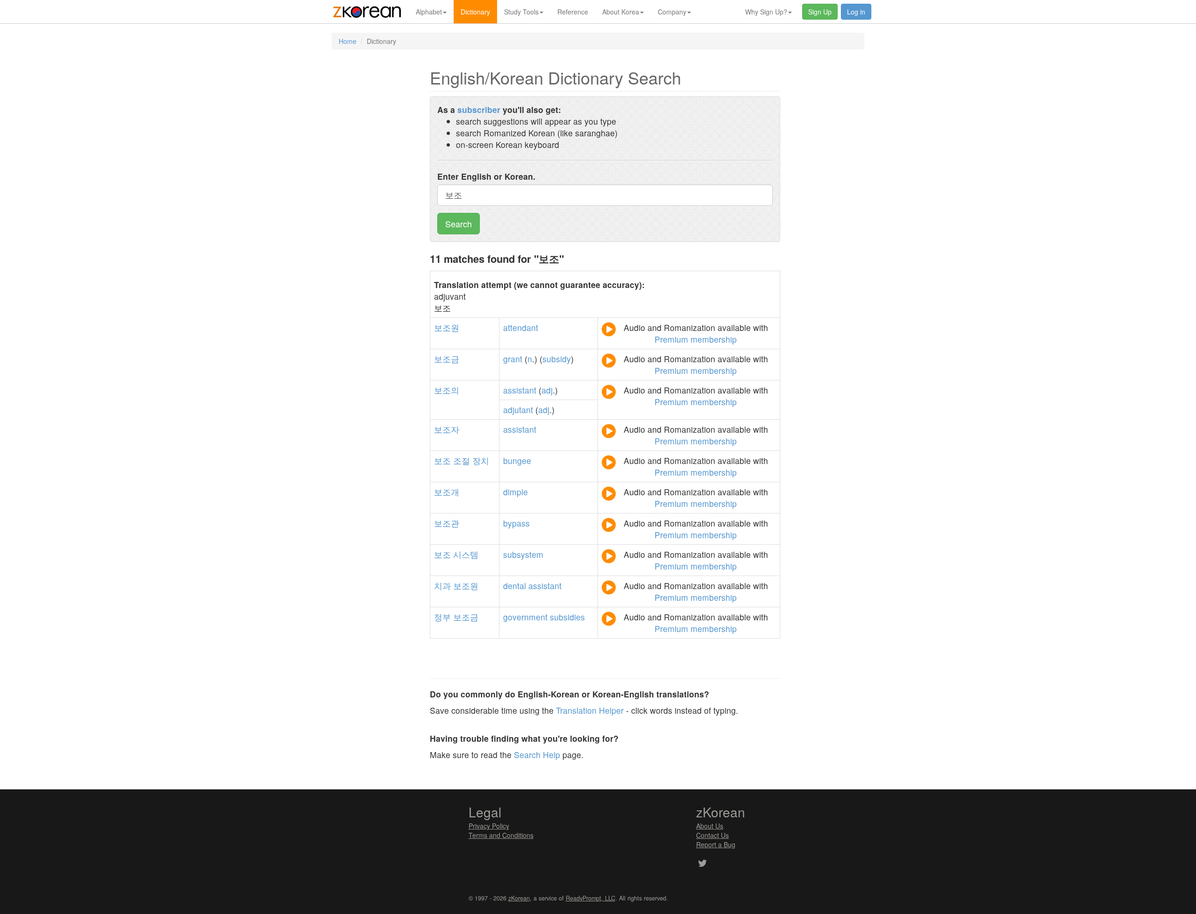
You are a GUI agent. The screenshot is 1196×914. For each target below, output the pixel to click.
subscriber (478, 109)
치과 (442, 585)
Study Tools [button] (521, 11)
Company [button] (672, 11)
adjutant (518, 409)
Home (347, 41)
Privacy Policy (489, 825)
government (525, 617)
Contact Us (712, 835)
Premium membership (696, 339)
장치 (480, 460)
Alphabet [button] (429, 11)
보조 (442, 460)
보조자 (446, 429)
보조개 (446, 492)
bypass (516, 523)
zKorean (519, 898)
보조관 (446, 523)
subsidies (567, 617)
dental (514, 585)
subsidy (556, 359)
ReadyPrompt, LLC (590, 898)
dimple (515, 492)
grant (512, 359)
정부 (442, 617)
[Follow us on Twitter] (702, 864)
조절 (461, 460)
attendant (520, 327)
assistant (519, 390)
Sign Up (820, 11)
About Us (709, 825)
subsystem (523, 554)
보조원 (446, 327)
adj (547, 390)
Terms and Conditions (501, 835)
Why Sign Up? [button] (766, 11)
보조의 (446, 390)
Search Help (537, 754)
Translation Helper (590, 710)
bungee (517, 460)
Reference (572, 11)
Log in (856, 11)
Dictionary (475, 11)
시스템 (465, 554)
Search (458, 224)
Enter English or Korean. (486, 176)
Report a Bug (715, 844)
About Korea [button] (620, 11)
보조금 (446, 359)
